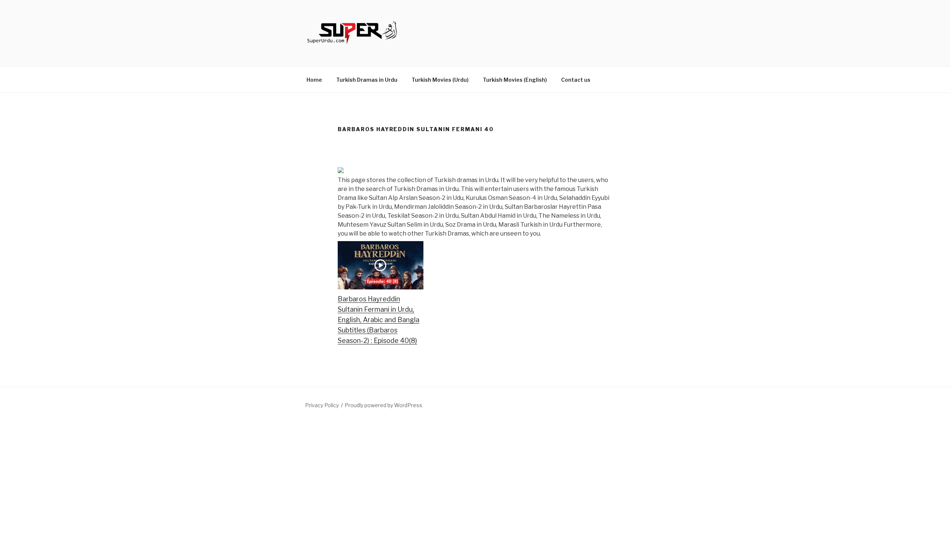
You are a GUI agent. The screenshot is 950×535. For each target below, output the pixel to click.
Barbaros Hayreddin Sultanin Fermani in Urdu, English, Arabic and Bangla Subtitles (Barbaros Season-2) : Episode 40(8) (378, 319)
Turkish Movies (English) (515, 80)
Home (314, 80)
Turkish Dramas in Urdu (366, 80)
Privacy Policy (322, 405)
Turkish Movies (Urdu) (440, 80)
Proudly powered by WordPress (383, 405)
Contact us (575, 80)
